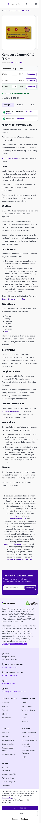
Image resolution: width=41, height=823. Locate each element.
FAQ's (23, 757)
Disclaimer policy (8, 754)
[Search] (27, 4)
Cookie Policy (7, 798)
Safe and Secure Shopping (28, 751)
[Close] (37, 791)
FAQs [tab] (32, 105)
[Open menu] (4, 4)
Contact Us (6, 786)
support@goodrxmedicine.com (19, 559)
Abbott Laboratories (10, 158)
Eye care (24, 714)
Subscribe (30, 588)
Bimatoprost (6, 718)
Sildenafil (5, 702)
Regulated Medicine (29, 740)
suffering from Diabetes (11, 411)
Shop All (24, 702)
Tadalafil (5, 710)
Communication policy (8, 749)
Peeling (8, 331)
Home (4, 11)
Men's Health (26, 706)
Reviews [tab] (20, 105)
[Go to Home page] (13, 4)
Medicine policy (8, 740)
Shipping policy (8, 744)
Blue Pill (5, 706)
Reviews (5, 736)
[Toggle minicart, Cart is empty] (36, 4)
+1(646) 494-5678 (9, 675)
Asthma (24, 718)
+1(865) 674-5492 (9, 683)
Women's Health (28, 710)
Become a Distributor (6, 769)
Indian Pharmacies (28, 733)
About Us (5, 733)
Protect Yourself (28, 736)
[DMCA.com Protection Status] (32, 603)
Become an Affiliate (9, 774)
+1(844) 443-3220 (9, 667)
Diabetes (24, 722)
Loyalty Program (8, 782)
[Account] (31, 4)
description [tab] (8, 105)
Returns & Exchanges (25, 745)
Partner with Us (8, 778)
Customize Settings (20, 819)
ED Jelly (5, 714)
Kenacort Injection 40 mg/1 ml (13, 299)
